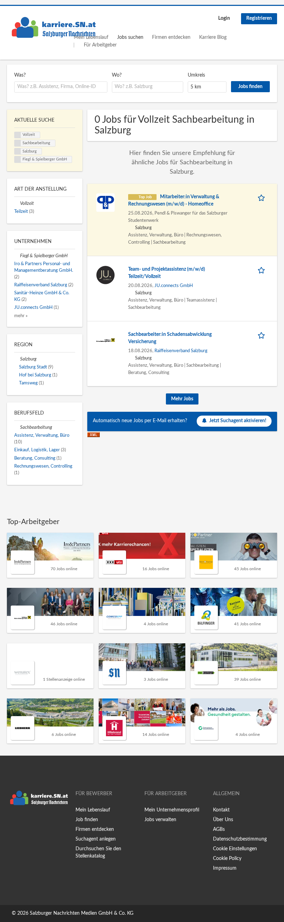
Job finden (87, 819)
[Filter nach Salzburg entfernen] (17, 359)
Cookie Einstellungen (235, 848)
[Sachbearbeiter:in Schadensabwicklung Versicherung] (105, 340)
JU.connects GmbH (173, 286)
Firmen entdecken (171, 37)
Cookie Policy (227, 858)
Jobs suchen (130, 37)
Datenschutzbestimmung (240, 839)
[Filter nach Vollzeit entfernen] (17, 203)
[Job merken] (262, 197)
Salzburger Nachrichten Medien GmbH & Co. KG (81, 913)
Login (224, 18)
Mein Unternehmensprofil (171, 810)
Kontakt (221, 810)
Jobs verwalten (160, 819)
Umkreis (196, 75)
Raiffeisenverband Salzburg (180, 351)
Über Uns (223, 819)
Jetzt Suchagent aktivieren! (237, 420)
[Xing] (23, 823)
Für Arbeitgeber (100, 45)
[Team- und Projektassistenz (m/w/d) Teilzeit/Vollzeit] (105, 274)
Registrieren (259, 18)
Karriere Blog (213, 37)
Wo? (117, 75)
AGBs (219, 829)
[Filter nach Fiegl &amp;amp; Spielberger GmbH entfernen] (17, 256)
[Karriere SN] (53, 27)
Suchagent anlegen (96, 839)
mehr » (21, 316)
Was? (20, 75)
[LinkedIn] (33, 823)
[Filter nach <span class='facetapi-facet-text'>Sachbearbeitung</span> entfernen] (18, 143)
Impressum (225, 868)
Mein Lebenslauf (93, 810)
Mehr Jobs (182, 399)
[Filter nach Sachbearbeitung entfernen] (17, 427)
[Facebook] (12, 823)
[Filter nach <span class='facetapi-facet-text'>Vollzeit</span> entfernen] (18, 135)
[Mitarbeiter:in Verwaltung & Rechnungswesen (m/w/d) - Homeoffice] (105, 202)
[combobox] (60, 87)
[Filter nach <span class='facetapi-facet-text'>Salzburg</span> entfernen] (18, 151)
